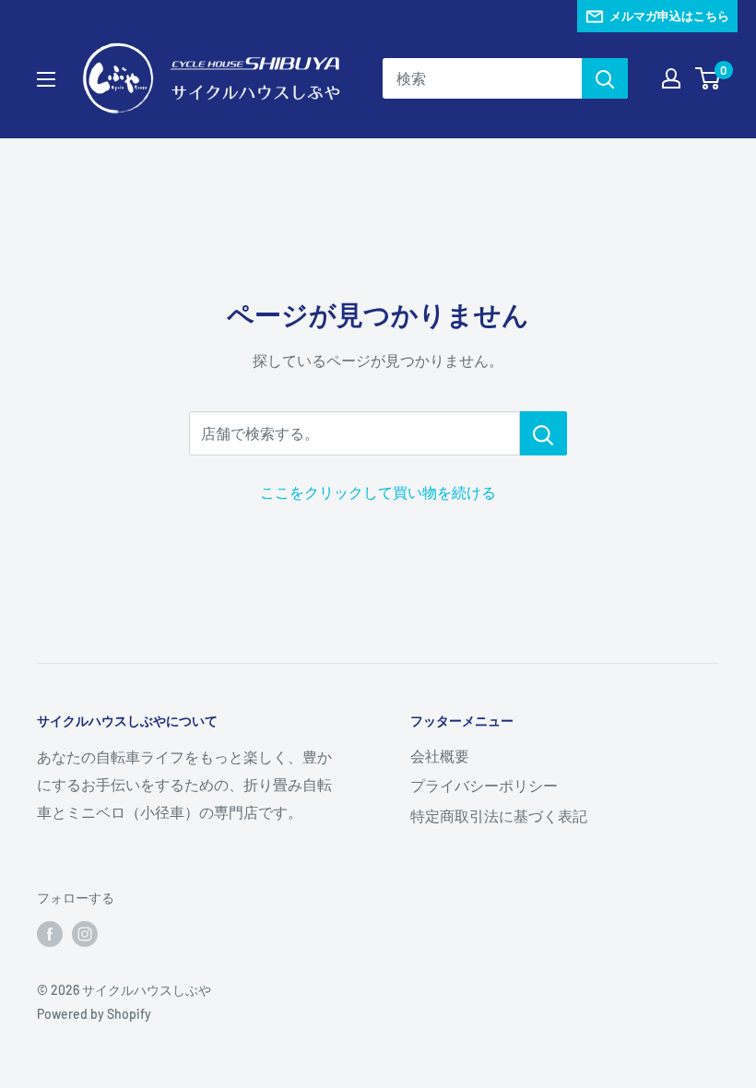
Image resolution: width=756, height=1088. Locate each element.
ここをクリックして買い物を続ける (378, 492)
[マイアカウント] (671, 78)
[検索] (605, 78)
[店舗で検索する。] (543, 433)
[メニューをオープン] (46, 79)
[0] (708, 78)
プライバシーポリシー (484, 785)
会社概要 (439, 755)
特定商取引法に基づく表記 (498, 815)
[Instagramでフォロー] (85, 934)
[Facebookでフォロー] (50, 934)
